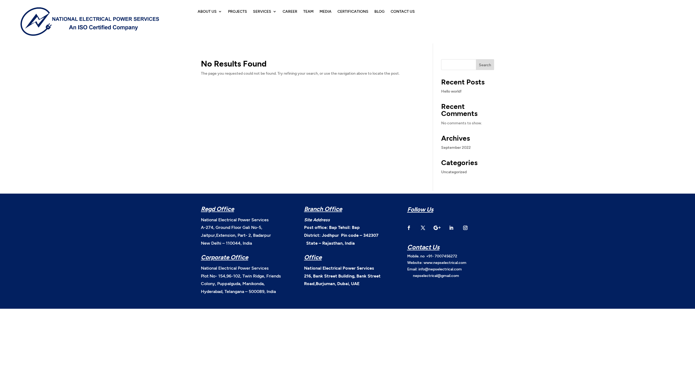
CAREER (290, 12)
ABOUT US (207, 12)
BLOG (379, 12)
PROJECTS (237, 12)
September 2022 (456, 147)
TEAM (308, 12)
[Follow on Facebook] (409, 228)
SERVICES (262, 12)
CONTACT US (403, 12)
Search (485, 64)
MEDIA (325, 12)
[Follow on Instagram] (465, 228)
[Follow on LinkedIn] (451, 228)
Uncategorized (454, 171)
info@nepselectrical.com (440, 269)
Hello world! (451, 91)
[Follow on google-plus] (437, 228)
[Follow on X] (423, 228)
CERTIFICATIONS (352, 12)
